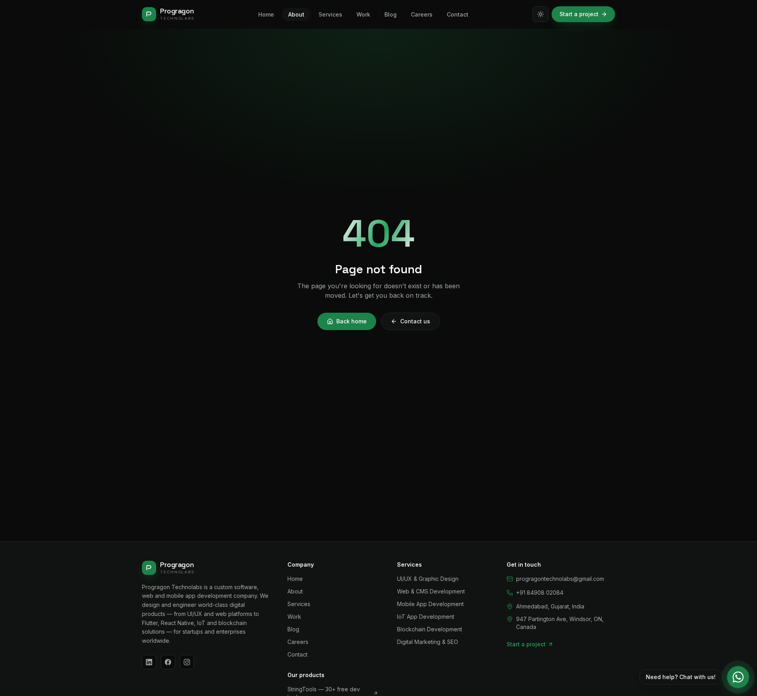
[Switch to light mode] (540, 14)
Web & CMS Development (431, 591)
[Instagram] (187, 662)
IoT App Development (425, 616)
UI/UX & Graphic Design (428, 578)
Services (298, 604)
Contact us (415, 321)
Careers (297, 641)
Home (295, 578)
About (295, 591)
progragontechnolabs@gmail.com (560, 578)
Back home (351, 321)
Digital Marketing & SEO (427, 641)
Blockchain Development (429, 629)
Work (294, 616)
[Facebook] (168, 662)
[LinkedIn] (149, 662)
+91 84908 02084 (539, 592)
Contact (297, 654)
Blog (293, 629)
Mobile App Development (430, 604)
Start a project (579, 14)
